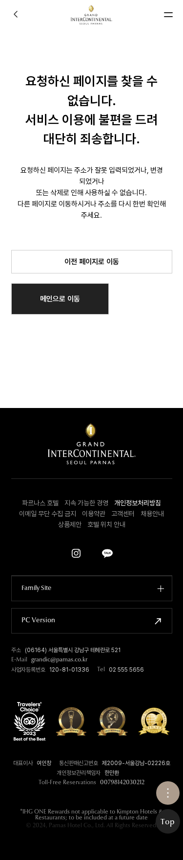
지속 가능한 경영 (86, 502)
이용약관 (93, 513)
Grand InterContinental (91, 14)
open (168, 793)
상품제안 (69, 524)
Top (168, 822)
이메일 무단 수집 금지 (47, 513)
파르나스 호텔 (40, 502)
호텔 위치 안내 (106, 524)
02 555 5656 (126, 670)
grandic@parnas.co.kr (59, 660)
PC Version (38, 620)
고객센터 (123, 513)
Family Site (36, 588)
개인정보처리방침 (137, 502)
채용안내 (152, 513)
